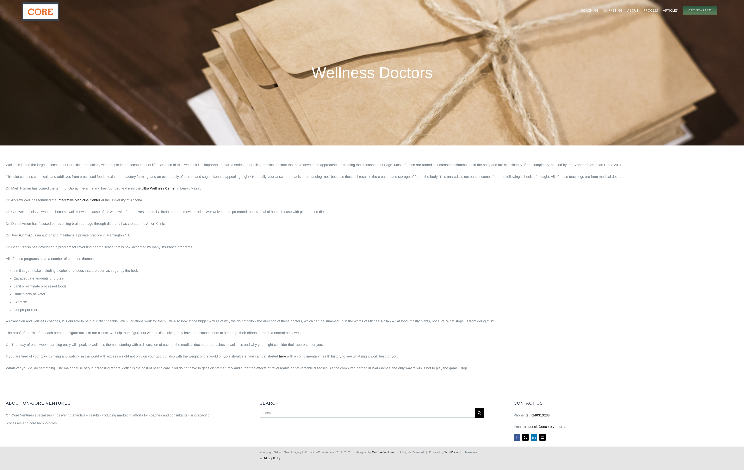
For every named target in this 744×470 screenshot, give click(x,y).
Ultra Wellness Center (159, 188)
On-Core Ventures (383, 452)
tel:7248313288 (538, 415)
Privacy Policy (272, 458)
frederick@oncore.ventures (545, 427)
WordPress (451, 452)
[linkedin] (534, 437)
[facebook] (517, 437)
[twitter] (525, 437)
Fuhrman (26, 235)
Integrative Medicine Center (79, 200)
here (282, 356)
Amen (150, 224)
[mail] (542, 437)
